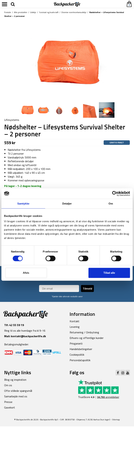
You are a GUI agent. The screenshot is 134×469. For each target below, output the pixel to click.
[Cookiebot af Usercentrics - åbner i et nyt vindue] (114, 193)
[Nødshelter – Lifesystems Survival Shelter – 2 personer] (67, 60)
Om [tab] (111, 203)
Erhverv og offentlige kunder (86, 338)
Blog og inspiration (15, 380)
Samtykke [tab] (23, 203)
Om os (8, 385)
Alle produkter (20, 12)
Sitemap (116, 419)
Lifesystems (11, 120)
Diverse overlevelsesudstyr (73, 12)
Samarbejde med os (15, 396)
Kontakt (74, 321)
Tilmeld (87, 288)
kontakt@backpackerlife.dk (28, 336)
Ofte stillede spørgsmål (18, 391)
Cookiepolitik (77, 354)
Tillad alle (109, 272)
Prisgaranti (76, 343)
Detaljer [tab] (67, 203)
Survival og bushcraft (48, 12)
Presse (8, 402)
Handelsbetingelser (81, 349)
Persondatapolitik (80, 360)
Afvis (26, 272)
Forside (7, 12)
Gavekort (9, 407)
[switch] (50, 258)
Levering (75, 327)
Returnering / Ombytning (84, 332)
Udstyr (33, 12)
